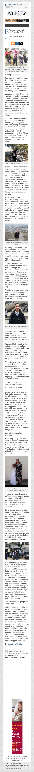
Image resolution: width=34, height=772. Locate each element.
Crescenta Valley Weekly (15, 763)
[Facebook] (7, 7)
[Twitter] (9, 7)
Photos (13, 758)
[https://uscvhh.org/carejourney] (17, 726)
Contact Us (17, 756)
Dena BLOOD (13, 644)
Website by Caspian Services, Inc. (13, 768)
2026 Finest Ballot (17, 760)
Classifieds (19, 758)
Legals (26, 758)
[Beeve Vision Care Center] (17, 20)
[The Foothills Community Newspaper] (17, 13)
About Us (9, 756)
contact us (15, 767)
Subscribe (24, 756)
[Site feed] (11, 7)
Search (26, 7)
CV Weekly (10, 36)
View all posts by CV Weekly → (16, 657)
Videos (7, 758)
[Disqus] (17, 669)
